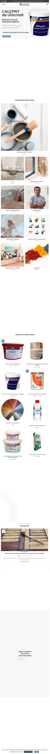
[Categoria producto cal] (12, 170)
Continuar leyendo (24, 561)
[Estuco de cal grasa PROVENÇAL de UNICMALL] (13, 381)
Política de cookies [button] (28, 751)
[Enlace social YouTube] (5, 1)
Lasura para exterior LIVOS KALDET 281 (37, 394)
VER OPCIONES (7, 36)
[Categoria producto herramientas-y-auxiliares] (12, 257)
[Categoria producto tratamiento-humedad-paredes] (12, 228)
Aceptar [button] (36, 751)
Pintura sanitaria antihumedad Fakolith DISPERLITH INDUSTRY (13, 457)
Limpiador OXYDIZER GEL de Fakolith (37, 425)
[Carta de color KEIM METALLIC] (13, 410)
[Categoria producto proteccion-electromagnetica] (37, 228)
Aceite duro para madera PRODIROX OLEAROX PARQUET (37, 364)
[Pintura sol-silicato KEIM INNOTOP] (13, 351)
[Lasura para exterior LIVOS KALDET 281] (37, 381)
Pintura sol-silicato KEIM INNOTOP (13, 364)
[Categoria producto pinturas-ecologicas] (24, 129)
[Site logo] (24, 4)
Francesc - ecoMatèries (24, 555)
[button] (48, 568)
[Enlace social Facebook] (2, 1)
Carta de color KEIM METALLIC (13, 423)
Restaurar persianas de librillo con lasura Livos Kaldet (24, 553)
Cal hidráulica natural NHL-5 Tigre (37, 454)
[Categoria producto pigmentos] (37, 257)
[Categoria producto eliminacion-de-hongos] (37, 170)
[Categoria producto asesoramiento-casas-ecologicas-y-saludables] (37, 199)
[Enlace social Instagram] (3, 1)
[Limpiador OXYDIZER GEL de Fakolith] (37, 411)
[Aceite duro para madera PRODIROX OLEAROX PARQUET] (37, 351)
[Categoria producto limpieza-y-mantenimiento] (12, 199)
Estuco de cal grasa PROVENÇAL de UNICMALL (13, 394)
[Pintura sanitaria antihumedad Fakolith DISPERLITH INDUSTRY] (13, 442)
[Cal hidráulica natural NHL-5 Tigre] (37, 441)
